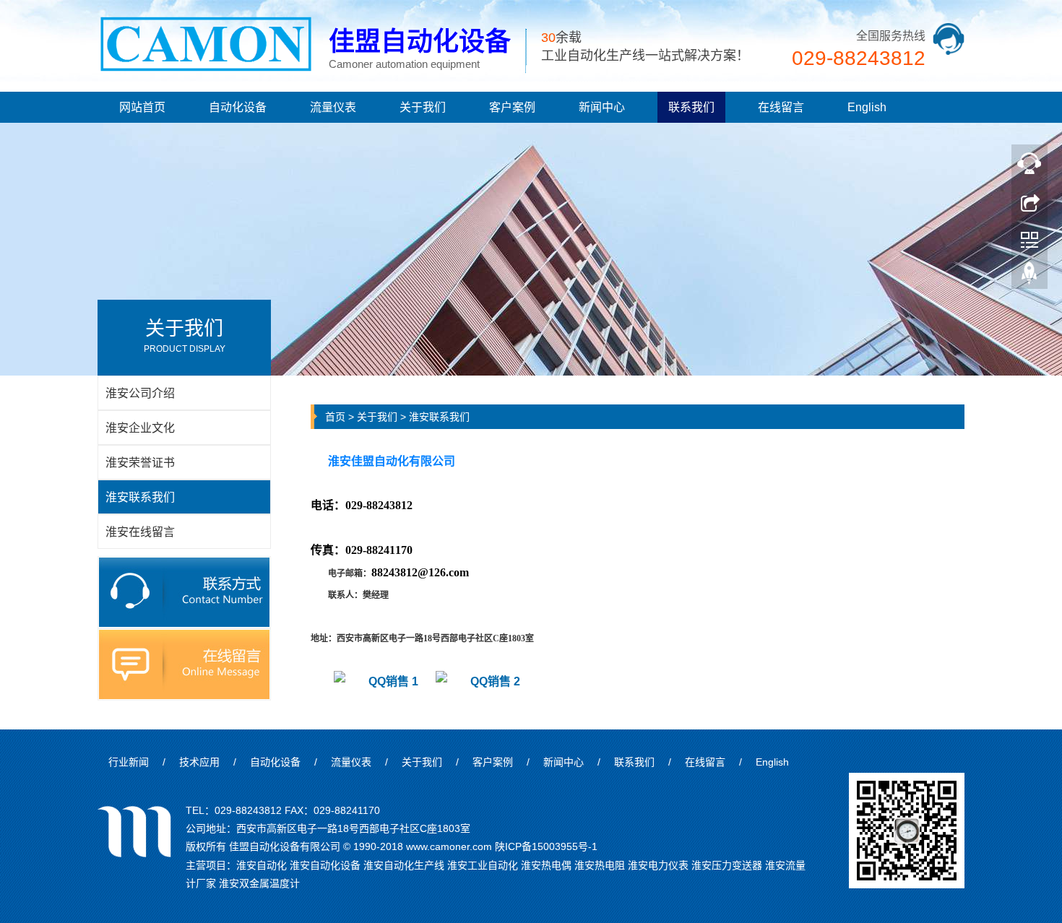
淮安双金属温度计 (259, 883)
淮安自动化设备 (325, 865)
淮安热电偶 (546, 865)
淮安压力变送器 (726, 865)
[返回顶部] (1029, 277)
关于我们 (423, 107)
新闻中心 (602, 107)
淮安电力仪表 (658, 865)
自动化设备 (238, 107)
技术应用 (199, 762)
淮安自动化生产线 (403, 865)
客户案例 (512, 107)
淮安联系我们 (439, 416)
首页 (335, 416)
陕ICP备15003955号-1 (546, 846)
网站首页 (142, 107)
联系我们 (691, 107)
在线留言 (781, 107)
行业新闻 (128, 762)
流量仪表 (333, 107)
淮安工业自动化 (482, 865)
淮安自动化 (261, 865)
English (866, 107)
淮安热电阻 (599, 865)
